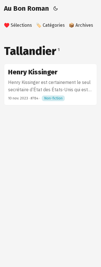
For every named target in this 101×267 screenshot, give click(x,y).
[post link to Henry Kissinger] (50, 84)
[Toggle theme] (55, 8)
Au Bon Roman (26, 8)
